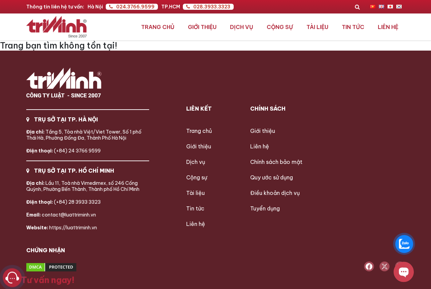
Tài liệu (317, 27)
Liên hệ (388, 27)
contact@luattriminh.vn (61, 215)
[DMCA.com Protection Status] (76, 267)
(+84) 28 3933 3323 (63, 202)
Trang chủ (157, 27)
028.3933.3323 (211, 6)
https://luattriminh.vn (61, 228)
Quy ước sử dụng (271, 177)
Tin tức (353, 27)
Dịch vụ (241, 27)
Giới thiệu (202, 27)
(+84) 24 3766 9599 (63, 151)
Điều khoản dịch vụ (275, 193)
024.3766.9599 (135, 6)
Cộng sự (280, 27)
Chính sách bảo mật (276, 161)
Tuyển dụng (265, 208)
